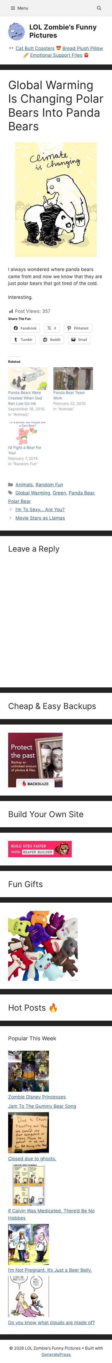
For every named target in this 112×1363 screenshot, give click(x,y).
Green (59, 493)
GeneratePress (56, 1354)
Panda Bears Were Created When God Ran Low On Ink (25, 398)
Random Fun (49, 484)
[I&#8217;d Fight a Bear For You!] (28, 433)
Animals (24, 484)
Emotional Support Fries (56, 55)
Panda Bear (81, 493)
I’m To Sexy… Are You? (40, 509)
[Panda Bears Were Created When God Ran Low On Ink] (28, 378)
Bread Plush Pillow (83, 48)
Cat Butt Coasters (35, 48)
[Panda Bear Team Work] (73, 378)
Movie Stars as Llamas (40, 518)
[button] (99, 8)
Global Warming (32, 493)
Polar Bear (19, 501)
